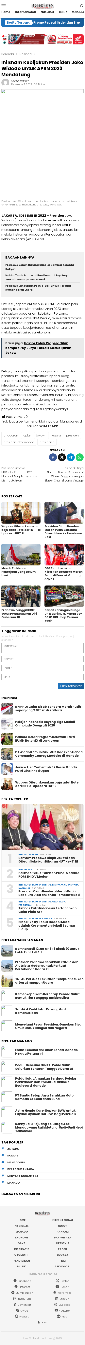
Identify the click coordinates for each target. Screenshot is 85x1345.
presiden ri (47, 442)
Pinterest (24, 1287)
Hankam (63, 1232)
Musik (21, 1266)
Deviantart (24, 1305)
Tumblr (64, 1287)
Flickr (64, 1316)
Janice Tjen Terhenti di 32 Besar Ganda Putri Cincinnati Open (46, 769)
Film (63, 1261)
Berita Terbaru (28, 854)
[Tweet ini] (62, 457)
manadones (16, 1162)
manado (13, 1183)
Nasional (24, 888)
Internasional (63, 1220)
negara (55, 435)
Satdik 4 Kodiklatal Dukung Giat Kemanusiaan (40, 1011)
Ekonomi (21, 1237)
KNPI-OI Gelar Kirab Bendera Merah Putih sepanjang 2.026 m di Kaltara (48, 708)
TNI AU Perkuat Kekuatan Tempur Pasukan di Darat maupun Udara (49, 980)
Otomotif (21, 1255)
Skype (24, 1311)
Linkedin (65, 1299)
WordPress (64, 1293)
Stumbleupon (24, 1293)
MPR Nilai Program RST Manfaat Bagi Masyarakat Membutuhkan (19, 474)
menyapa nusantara (22, 1176)
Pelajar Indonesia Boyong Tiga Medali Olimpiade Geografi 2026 (45, 723)
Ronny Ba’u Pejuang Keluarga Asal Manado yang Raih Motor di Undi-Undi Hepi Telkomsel (49, 1127)
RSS (44, 1322)
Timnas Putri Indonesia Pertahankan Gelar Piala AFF (47, 910)
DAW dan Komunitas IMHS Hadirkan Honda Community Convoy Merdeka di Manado (49, 754)
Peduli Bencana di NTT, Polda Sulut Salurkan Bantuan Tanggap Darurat (44, 1067)
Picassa (24, 1316)
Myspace (64, 1305)
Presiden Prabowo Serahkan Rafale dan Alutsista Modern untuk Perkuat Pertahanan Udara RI (46, 965)
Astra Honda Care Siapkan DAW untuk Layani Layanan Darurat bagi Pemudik (45, 1112)
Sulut (62, 1226)
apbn (27, 435)
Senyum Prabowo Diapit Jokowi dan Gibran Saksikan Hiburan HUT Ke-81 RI (48, 859)
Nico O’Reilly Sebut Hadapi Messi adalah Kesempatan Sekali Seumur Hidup (46, 925)
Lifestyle (62, 1243)
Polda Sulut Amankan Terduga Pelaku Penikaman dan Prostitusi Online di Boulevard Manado (45, 1082)
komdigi (13, 1155)
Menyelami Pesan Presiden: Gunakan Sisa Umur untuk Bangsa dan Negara (48, 1026)
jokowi (40, 435)
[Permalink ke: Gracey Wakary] (5, 82)
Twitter (64, 1281)
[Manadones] (42, 5)
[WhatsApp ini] (80, 457)
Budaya (62, 1255)
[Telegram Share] (71, 457)
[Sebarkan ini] (53, 457)
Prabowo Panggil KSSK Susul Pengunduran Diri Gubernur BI (19, 613)
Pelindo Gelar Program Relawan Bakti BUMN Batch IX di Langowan (45, 738)
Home (22, 1220)
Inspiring (45, 884)
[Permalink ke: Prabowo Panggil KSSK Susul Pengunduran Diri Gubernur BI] (21, 596)
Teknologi (62, 1266)
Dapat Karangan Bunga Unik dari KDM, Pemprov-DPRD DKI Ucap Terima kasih (63, 615)
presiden (72, 435)
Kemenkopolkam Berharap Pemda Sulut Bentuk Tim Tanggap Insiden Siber (47, 996)
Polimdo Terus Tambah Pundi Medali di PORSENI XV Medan (49, 874)
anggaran (11, 435)
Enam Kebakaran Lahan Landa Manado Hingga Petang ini (46, 1051)
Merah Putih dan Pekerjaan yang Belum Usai (18, 571)
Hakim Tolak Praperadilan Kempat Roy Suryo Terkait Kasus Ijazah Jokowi (37, 277)
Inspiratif (21, 1249)
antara (13, 1149)
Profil (62, 1249)
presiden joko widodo (19, 442)
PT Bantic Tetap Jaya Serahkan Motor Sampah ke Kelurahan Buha (45, 1097)
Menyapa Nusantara (65, 884)
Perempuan (25, 905)
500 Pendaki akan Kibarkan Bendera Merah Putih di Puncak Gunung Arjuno (63, 573)
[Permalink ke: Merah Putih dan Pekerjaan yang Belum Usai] (21, 554)
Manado (21, 1232)
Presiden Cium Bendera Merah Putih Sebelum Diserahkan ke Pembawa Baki (63, 531)
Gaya (22, 1243)
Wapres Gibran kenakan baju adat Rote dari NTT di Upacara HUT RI (21, 529)
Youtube (64, 1311)
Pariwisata (62, 1237)
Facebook (24, 1281)
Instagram (24, 1299)
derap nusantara (20, 1169)
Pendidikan (25, 869)
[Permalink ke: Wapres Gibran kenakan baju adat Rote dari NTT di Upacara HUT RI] (21, 513)
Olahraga (58, 901)
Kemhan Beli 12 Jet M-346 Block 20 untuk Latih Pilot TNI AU (47, 950)
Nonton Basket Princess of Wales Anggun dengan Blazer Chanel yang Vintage (64, 474)
